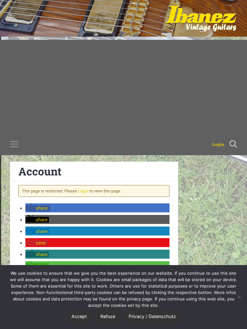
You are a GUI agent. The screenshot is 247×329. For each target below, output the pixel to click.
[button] (37, 208)
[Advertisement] (123, 85)
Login (218, 144)
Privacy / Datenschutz (152, 316)
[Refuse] (239, 297)
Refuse (107, 316)
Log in (83, 191)
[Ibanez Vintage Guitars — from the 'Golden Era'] (200, 18)
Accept (79, 316)
